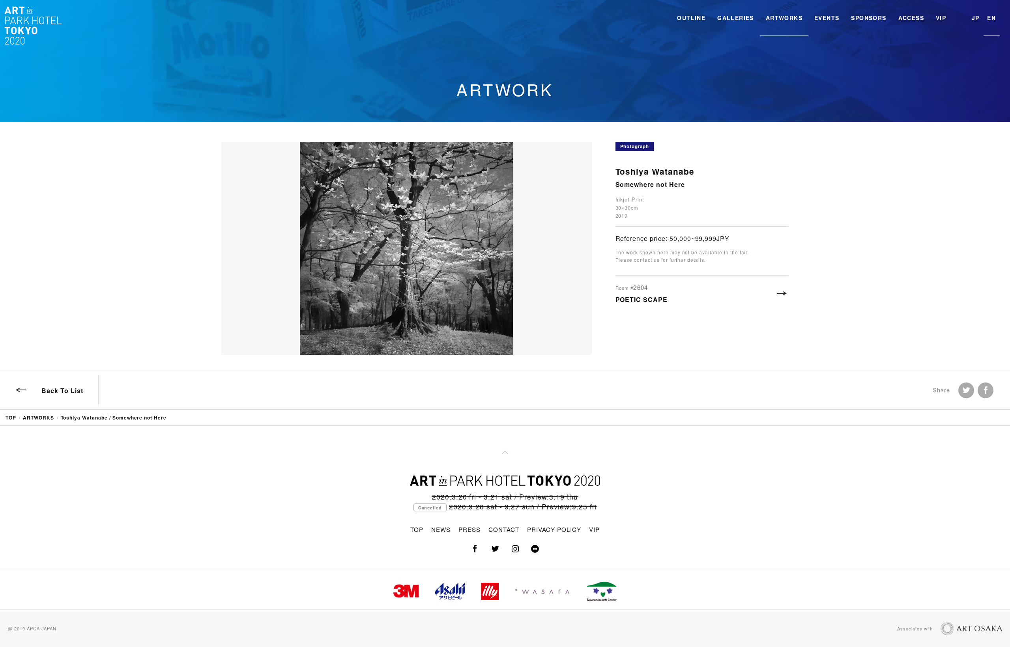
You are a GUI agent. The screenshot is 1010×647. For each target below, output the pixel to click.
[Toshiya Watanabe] (406, 248)
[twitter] (495, 549)
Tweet (966, 390)
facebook (985, 390)
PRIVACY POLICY (554, 529)
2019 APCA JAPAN (35, 628)
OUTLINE (691, 18)
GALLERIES (735, 18)
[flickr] (535, 549)
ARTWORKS (784, 18)
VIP (941, 18)
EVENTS (826, 18)
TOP (11, 417)
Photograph (634, 146)
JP (976, 18)
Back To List (62, 390)
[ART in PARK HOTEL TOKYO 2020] (33, 25)
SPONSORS (868, 18)
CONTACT (503, 529)
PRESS (469, 529)
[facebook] (475, 549)
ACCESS (911, 18)
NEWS (441, 529)
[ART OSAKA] (971, 628)
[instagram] (515, 549)
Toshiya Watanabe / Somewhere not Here (114, 417)
